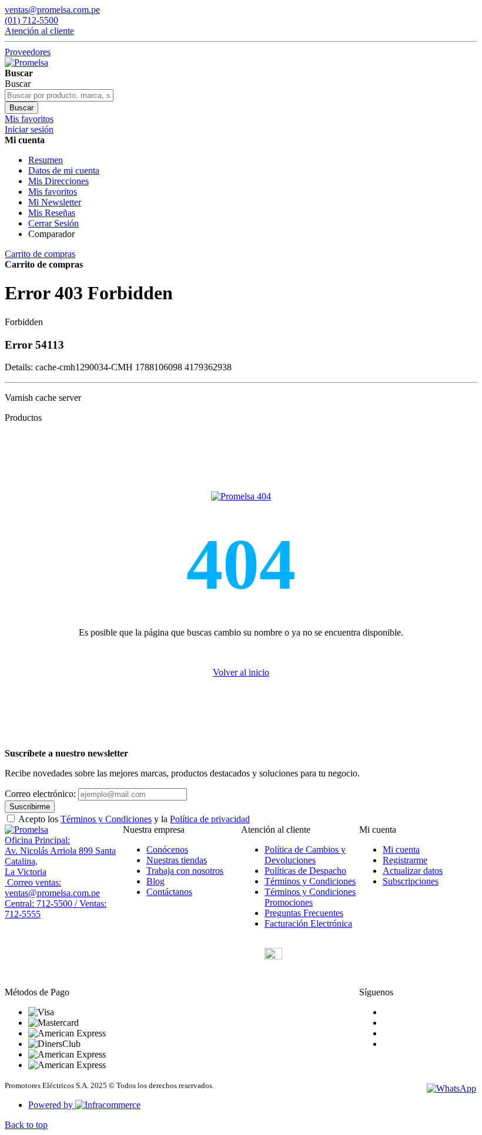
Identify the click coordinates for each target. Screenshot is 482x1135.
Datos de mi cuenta (63, 170)
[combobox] (59, 95)
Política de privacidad (210, 819)
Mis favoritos (52, 192)
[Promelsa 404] (241, 496)
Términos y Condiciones (106, 819)
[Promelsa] (26, 830)
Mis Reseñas (51, 213)
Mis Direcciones (58, 181)
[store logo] (26, 62)
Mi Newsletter (54, 202)
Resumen (45, 160)
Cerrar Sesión (53, 223)
